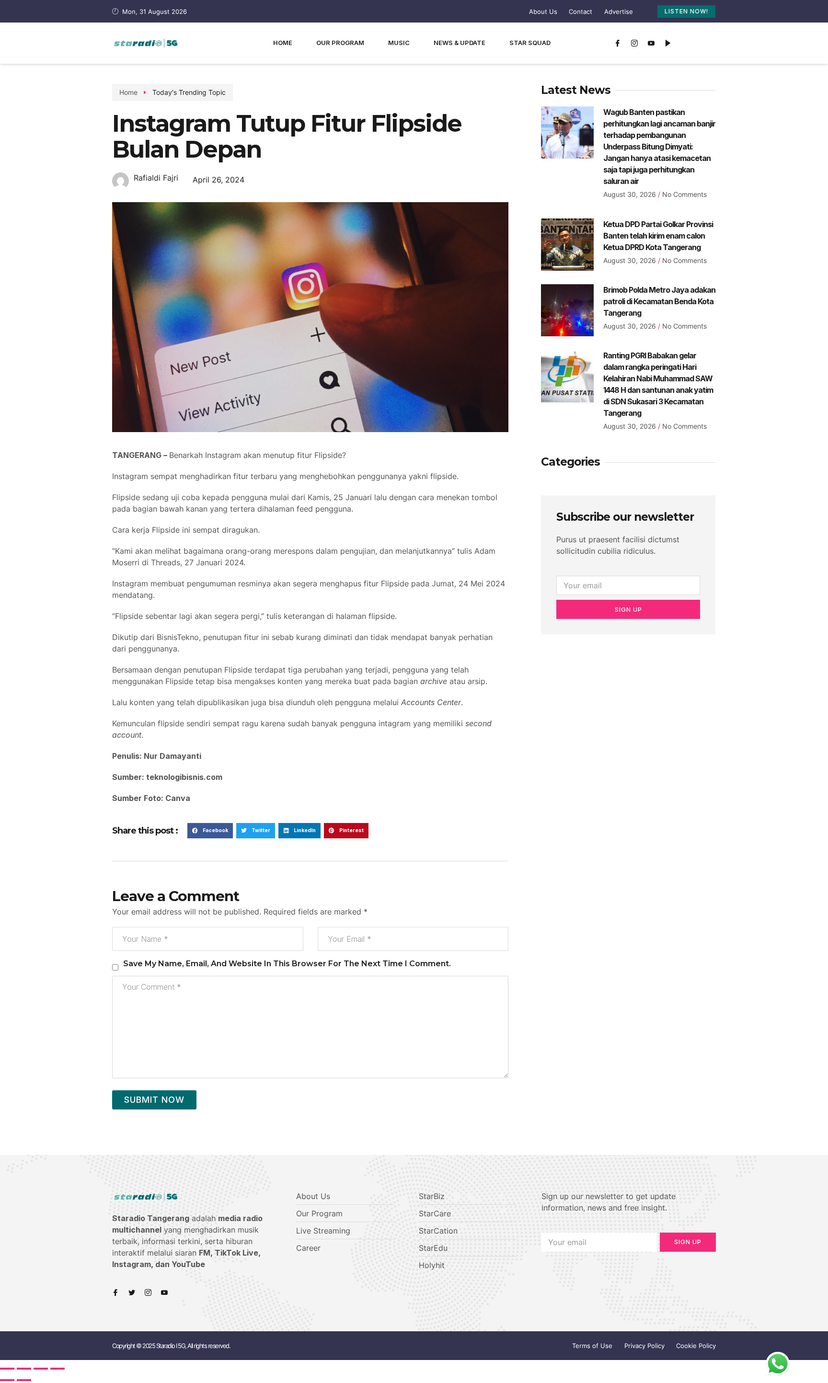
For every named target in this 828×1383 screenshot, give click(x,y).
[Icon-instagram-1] (634, 43)
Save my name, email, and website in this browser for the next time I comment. (287, 963)
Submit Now (154, 1100)
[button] (210, 830)
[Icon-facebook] (617, 43)
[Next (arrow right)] (24, 1380)
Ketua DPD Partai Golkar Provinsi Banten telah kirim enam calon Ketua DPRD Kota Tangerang (658, 235)
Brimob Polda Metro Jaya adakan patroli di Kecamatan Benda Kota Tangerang (659, 301)
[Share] (24, 1369)
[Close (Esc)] (7, 1369)
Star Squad (530, 42)
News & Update (459, 42)
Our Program (340, 42)
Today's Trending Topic (189, 92)
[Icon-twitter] (131, 1292)
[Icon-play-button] (668, 43)
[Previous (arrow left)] (7, 1380)
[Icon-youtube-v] (651, 43)
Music (399, 42)
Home (282, 42)
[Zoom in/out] (57, 1369)
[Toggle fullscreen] (41, 1369)
